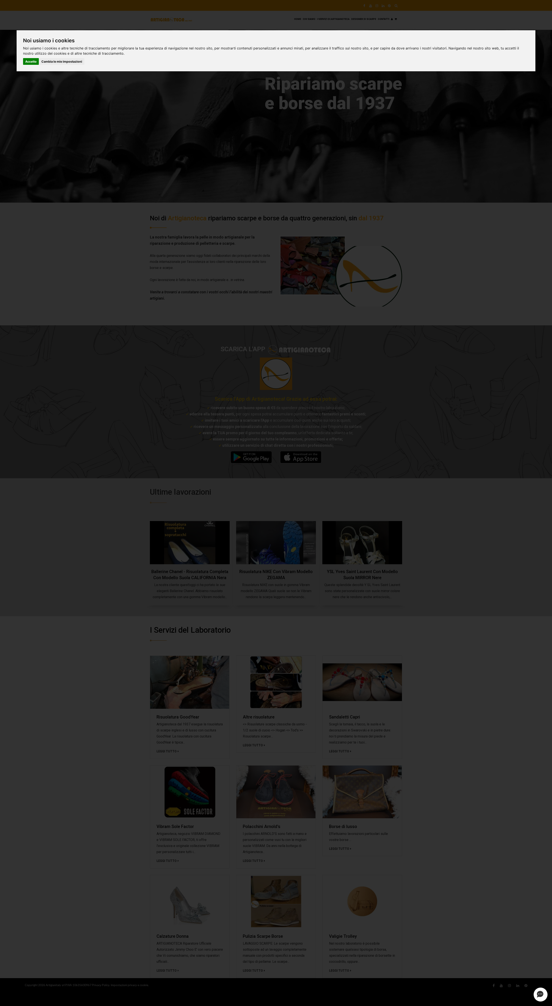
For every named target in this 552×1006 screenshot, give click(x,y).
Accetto (31, 61)
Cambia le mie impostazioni (61, 61)
